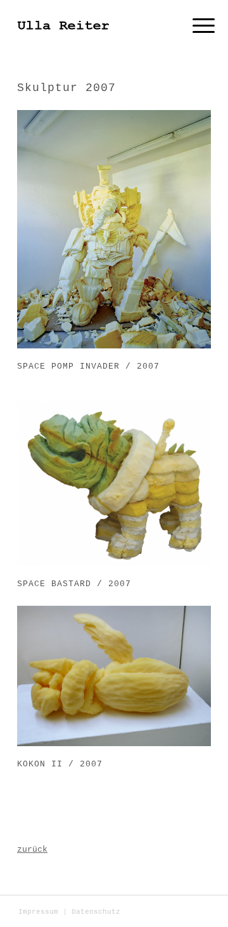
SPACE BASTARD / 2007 (74, 584)
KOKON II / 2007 (60, 764)
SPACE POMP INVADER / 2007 (88, 366)
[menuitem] (38, 912)
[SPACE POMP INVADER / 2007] (114, 229)
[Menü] (194, 26)
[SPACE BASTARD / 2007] (114, 483)
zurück (32, 849)
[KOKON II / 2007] (114, 676)
